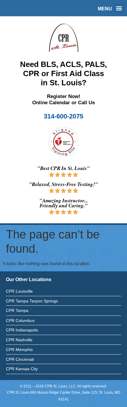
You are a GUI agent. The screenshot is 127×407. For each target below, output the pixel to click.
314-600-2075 (63, 116)
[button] (119, 8)
